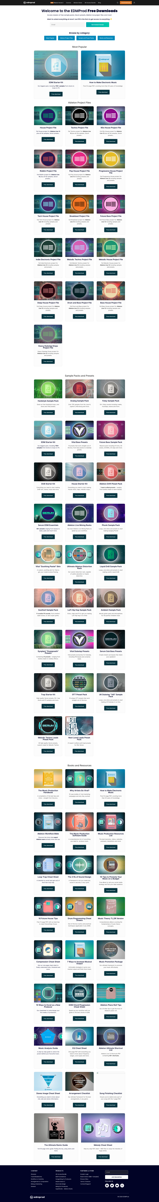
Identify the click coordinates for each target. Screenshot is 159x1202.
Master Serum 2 (57, 2)
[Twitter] (112, 1185)
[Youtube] (117, 1185)
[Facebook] (107, 1185)
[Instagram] (122, 1185)
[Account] (134, 2)
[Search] (117, 2)
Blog (99, 2)
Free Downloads (125, 2)
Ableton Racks (78, 2)
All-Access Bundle (90, 2)
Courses (68, 2)
